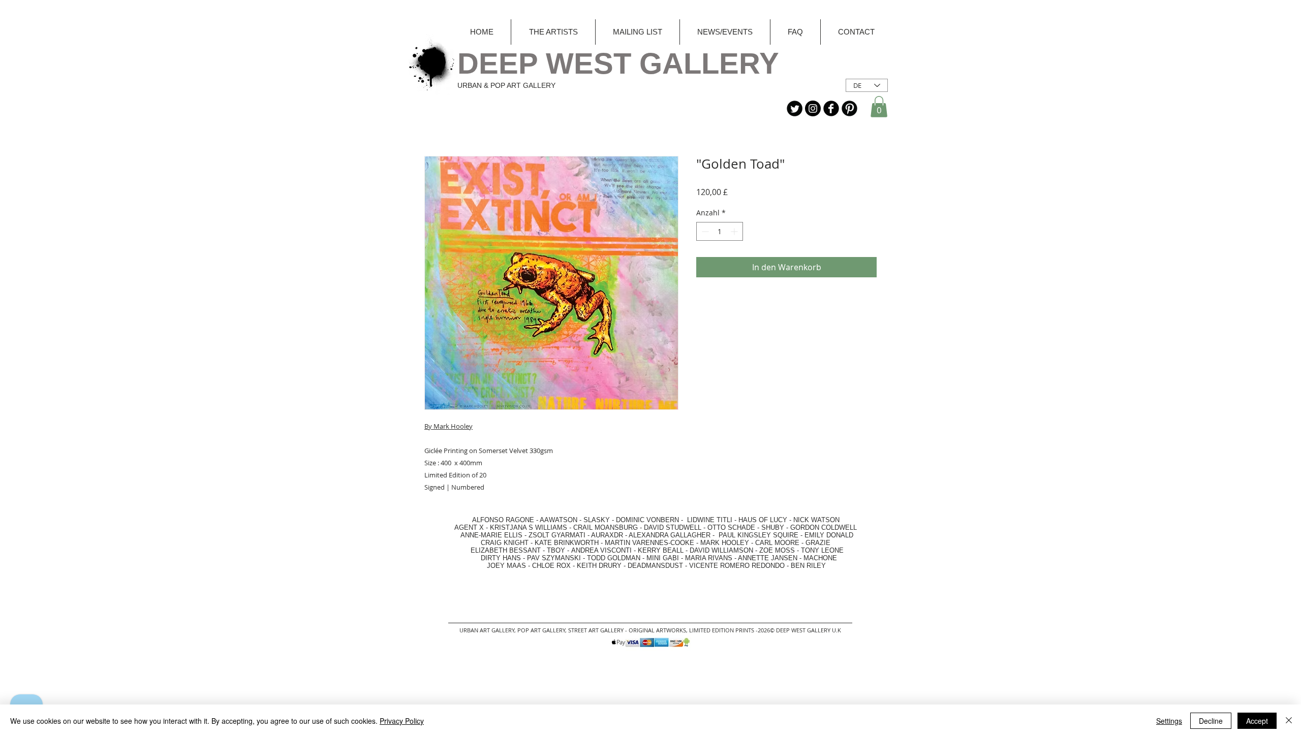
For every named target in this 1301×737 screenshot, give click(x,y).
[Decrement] (704, 231)
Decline (1211, 721)
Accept (1257, 721)
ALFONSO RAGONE (491, 520)
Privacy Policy (402, 721)
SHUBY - (775, 527)
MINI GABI (662, 558)
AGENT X (466, 527)
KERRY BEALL (661, 550)
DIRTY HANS (501, 558)
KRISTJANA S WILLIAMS (528, 527)
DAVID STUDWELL (672, 527)
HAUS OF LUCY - (764, 520)
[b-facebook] (831, 108)
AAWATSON (558, 520)
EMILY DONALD (828, 535)
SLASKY (597, 520)
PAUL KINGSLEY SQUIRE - (761, 535)
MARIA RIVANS (709, 558)
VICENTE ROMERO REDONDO (737, 565)
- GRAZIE (814, 543)
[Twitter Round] (794, 108)
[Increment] (735, 231)
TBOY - (559, 550)
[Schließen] (1289, 721)
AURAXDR (607, 535)
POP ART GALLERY (541, 630)
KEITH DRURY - (602, 565)
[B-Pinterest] (849, 108)
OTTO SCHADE (731, 527)
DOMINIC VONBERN (647, 520)
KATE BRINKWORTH (567, 543)
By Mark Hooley (448, 426)
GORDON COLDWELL (823, 527)
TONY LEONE (822, 550)
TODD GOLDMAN (613, 558)
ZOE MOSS (777, 550)
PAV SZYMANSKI (555, 558)
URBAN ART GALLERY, (487, 630)
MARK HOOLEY (724, 543)
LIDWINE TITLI (709, 520)
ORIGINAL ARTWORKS (657, 630)
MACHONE (820, 558)
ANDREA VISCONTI (601, 550)
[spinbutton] (719, 231)
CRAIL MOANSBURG (605, 527)
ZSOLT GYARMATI (557, 535)
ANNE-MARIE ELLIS (491, 535)
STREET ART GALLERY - (598, 630)
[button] (879, 106)
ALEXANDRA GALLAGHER (669, 535)
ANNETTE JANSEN (768, 558)
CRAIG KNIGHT (506, 543)
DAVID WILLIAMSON (721, 550)
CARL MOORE (777, 543)
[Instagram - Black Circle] (813, 108)
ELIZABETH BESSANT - (497, 550)
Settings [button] (1169, 721)
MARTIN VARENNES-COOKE (649, 543)
